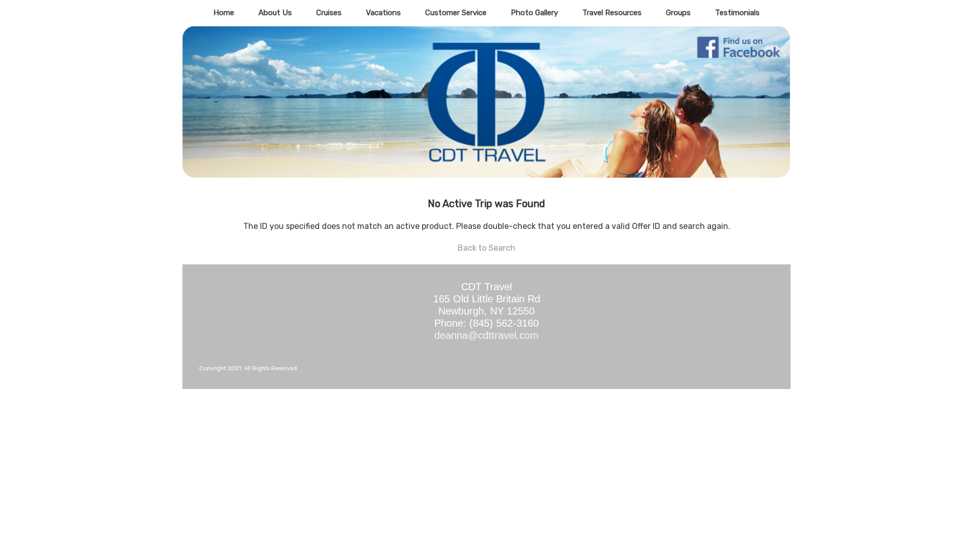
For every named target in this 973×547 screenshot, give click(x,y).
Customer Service (455, 12)
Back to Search (486, 248)
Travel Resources (612, 12)
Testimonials (737, 12)
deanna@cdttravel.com (486, 335)
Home (223, 12)
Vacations (383, 12)
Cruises (329, 12)
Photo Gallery (534, 12)
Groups (678, 12)
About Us (275, 12)
